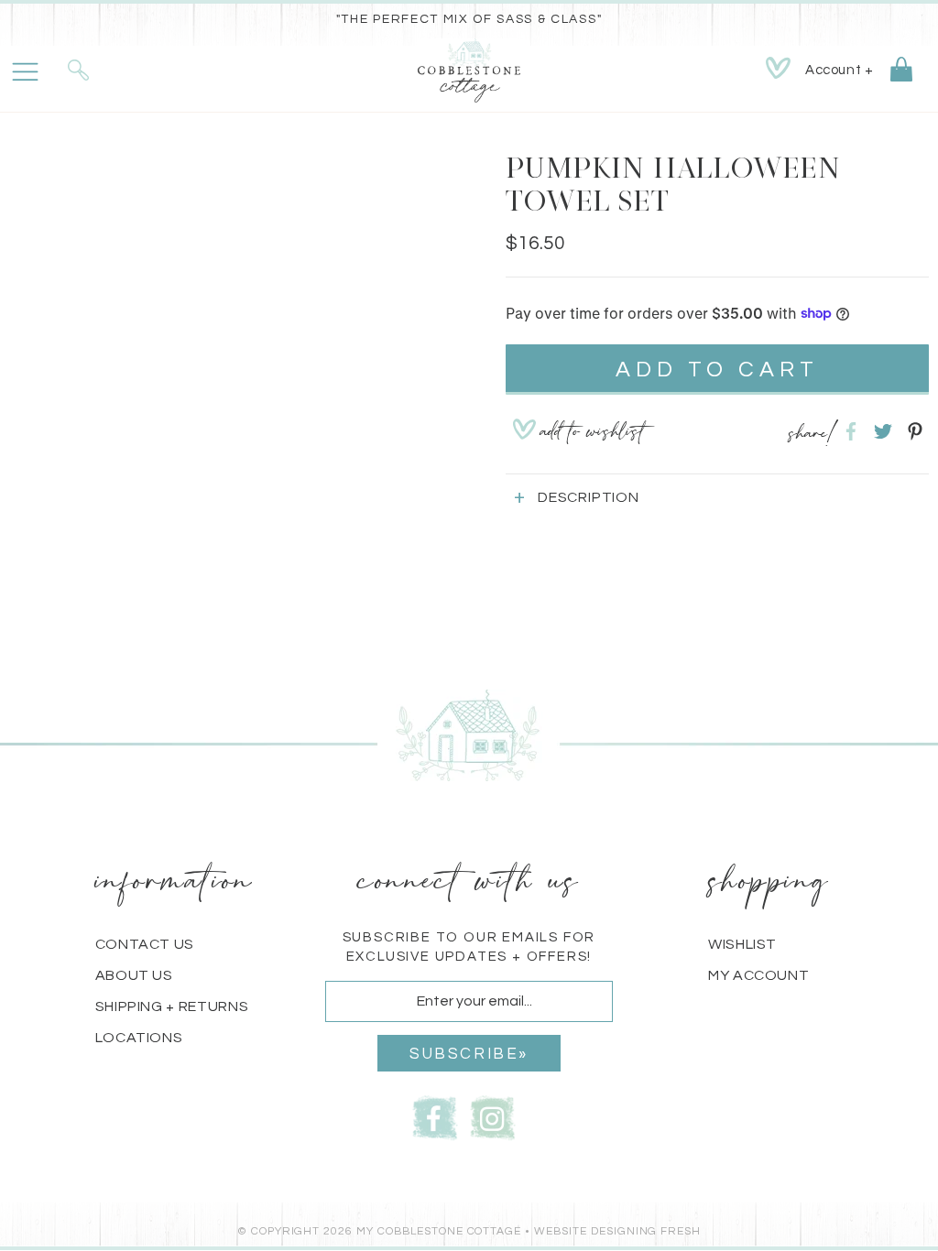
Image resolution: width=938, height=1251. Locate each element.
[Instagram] (493, 1116)
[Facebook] (435, 1116)
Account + (839, 70)
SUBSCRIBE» (469, 1054)
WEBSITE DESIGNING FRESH (617, 1231)
